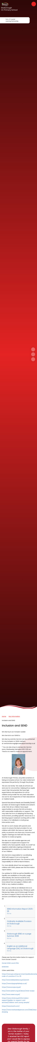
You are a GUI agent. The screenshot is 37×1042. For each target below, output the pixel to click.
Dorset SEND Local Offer (10, 963)
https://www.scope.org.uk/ (11, 987)
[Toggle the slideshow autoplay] (33, 359)
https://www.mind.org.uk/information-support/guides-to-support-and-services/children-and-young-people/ (15, 1000)
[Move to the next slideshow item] (33, 349)
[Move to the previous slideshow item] (33, 354)
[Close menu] (33, 4)
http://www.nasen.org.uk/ (11, 994)
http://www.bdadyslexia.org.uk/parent (15, 980)
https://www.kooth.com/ (11, 1006)
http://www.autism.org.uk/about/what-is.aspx (18, 991)
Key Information (14, 716)
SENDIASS (5, 967)
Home (4, 716)
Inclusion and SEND (8, 720)
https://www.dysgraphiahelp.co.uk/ (14, 983)
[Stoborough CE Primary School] (5, 4)
